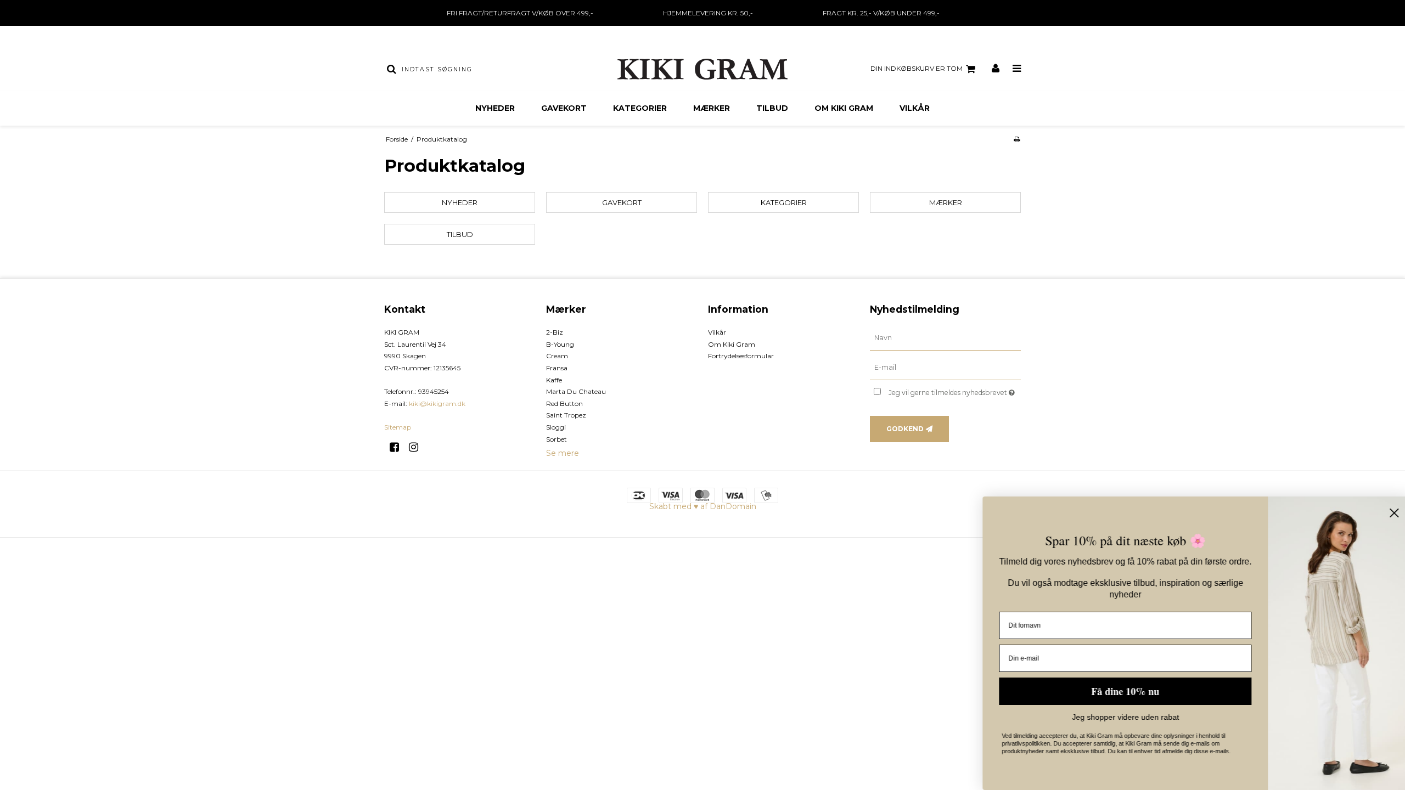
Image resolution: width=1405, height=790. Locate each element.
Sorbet (556, 439)
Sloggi (556, 427)
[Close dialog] (1388, 513)
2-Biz (554, 332)
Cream (557, 356)
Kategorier (640, 108)
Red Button (564, 403)
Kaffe (554, 380)
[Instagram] (417, 447)
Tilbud (772, 108)
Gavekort (564, 108)
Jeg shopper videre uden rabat (1119, 717)
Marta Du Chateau (576, 391)
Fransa (556, 368)
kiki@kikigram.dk (437, 403)
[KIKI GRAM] (702, 69)
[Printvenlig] (1017, 139)
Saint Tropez (566, 415)
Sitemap (397, 427)
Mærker (711, 108)
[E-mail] (945, 368)
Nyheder (495, 108)
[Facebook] (398, 447)
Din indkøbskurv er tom (916, 68)
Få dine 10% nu (1120, 691)
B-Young (560, 344)
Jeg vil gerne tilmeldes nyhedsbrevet (955, 390)
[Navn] (945, 338)
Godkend (905, 429)
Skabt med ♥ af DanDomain (702, 506)
